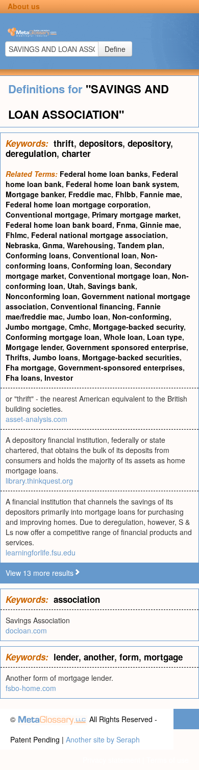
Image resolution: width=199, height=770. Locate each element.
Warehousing (90, 245)
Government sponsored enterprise (126, 347)
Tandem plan (139, 245)
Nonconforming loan (42, 296)
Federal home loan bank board (59, 225)
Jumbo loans (55, 357)
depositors (100, 143)
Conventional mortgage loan (118, 276)
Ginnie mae (159, 225)
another (99, 657)
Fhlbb (125, 194)
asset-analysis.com (36, 419)
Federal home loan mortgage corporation (77, 204)
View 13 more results (39, 573)
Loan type (164, 337)
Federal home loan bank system (121, 184)
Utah (75, 286)
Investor (58, 378)
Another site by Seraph (103, 739)
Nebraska (22, 245)
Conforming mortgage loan (53, 337)
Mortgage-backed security (138, 327)
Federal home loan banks (104, 174)
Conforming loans (37, 255)
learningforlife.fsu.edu (41, 552)
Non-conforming (140, 316)
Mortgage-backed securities (131, 357)
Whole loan (123, 337)
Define (115, 49)
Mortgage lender (34, 347)
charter (76, 153)
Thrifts (17, 357)
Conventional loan (104, 255)
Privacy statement (111, 760)
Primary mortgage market (135, 214)
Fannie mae (160, 194)
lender (66, 657)
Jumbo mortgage (35, 327)
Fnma (126, 225)
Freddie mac (89, 194)
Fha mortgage (30, 367)
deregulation (31, 153)
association (77, 599)
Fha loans (23, 378)
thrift (64, 143)
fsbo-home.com (31, 688)
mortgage (163, 657)
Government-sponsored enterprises (120, 367)
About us (24, 6)
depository (149, 143)
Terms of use (167, 760)
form (129, 657)
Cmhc (79, 327)
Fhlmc (16, 235)
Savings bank (111, 286)
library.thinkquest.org (39, 480)
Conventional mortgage (47, 214)
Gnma (52, 245)
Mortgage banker (35, 194)
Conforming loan (100, 265)
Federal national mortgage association (98, 235)
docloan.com (26, 630)
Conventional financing (92, 306)
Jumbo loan (87, 316)
